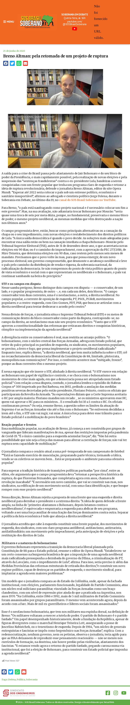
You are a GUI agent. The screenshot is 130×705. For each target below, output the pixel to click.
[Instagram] (116, 693)
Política (21, 679)
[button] (5, 63)
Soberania (31, 679)
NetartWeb (109, 702)
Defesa (12, 679)
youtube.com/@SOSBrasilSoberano (75, 23)
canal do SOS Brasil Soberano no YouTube (86, 200)
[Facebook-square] (108, 693)
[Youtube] (124, 693)
